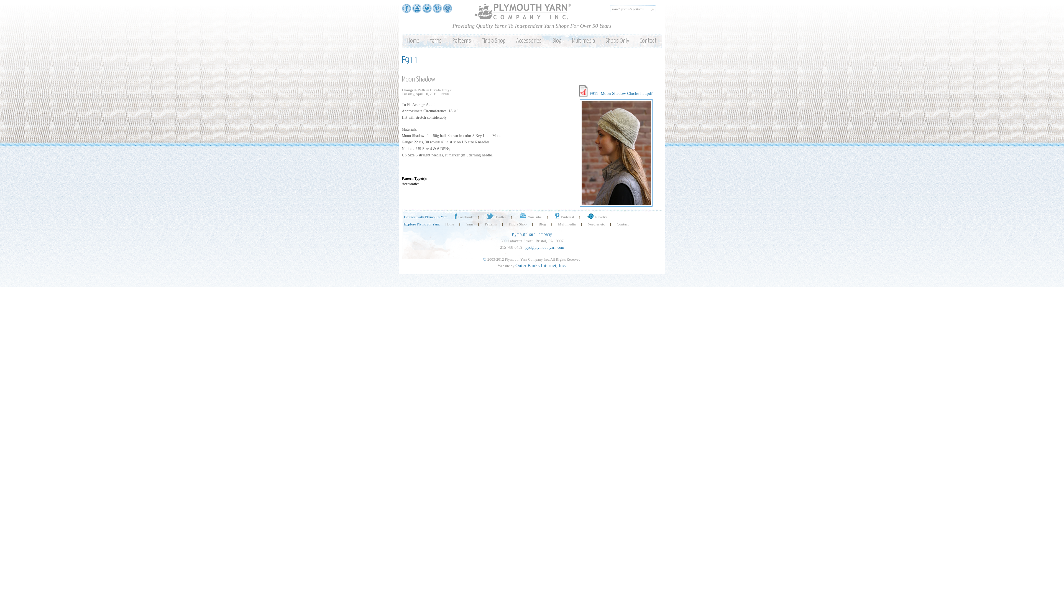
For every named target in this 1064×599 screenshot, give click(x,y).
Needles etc (596, 224)
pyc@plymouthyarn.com (544, 247)
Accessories (529, 41)
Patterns (461, 41)
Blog (556, 41)
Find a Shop (494, 41)
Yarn (469, 224)
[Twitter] (427, 10)
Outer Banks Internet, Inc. (540, 265)
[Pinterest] (437, 10)
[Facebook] (406, 10)
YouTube (535, 217)
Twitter (500, 217)
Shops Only (617, 41)
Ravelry (601, 217)
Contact (648, 41)
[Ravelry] (447, 10)
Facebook (465, 217)
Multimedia (583, 41)
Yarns (436, 41)
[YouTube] (416, 10)
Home (413, 41)
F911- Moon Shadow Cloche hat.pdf (621, 93)
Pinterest (567, 217)
